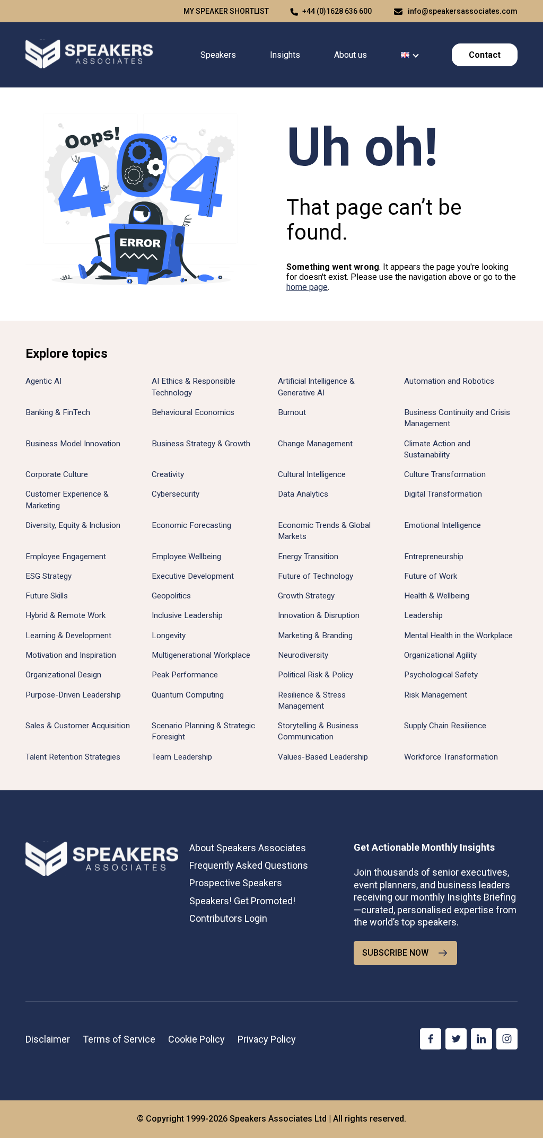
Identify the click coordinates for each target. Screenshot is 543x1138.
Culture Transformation (445, 474)
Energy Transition (308, 556)
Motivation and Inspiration (70, 655)
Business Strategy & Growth (201, 443)
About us (350, 55)
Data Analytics (303, 494)
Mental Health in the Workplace (458, 635)
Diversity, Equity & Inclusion (72, 525)
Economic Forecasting (191, 525)
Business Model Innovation (72, 443)
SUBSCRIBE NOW (395, 953)
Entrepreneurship (433, 556)
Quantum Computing (188, 695)
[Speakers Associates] (89, 54)
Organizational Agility (440, 655)
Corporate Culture (56, 474)
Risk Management (435, 695)
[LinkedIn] (481, 1038)
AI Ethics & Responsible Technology (193, 386)
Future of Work (430, 576)
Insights (285, 55)
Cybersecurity (175, 494)
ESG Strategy (48, 576)
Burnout (292, 412)
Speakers (218, 55)
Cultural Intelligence (312, 474)
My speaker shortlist (226, 11)
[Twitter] (456, 1038)
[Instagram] (507, 1038)
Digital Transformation (443, 494)
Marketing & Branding (315, 635)
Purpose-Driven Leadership (73, 695)
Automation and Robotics (449, 381)
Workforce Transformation (451, 757)
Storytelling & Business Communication (318, 731)
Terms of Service (119, 1039)
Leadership (423, 615)
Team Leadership (182, 757)
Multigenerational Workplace (201, 655)
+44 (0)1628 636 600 (337, 11)
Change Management (315, 443)
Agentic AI (43, 381)
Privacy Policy (267, 1039)
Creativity (168, 474)
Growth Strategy (306, 596)
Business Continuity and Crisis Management (457, 418)
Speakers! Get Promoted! (242, 900)
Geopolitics (171, 596)
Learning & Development (68, 635)
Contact (485, 55)
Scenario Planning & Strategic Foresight (203, 731)
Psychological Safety (441, 675)
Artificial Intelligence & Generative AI (316, 386)
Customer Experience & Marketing (67, 499)
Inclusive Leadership (187, 615)
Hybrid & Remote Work (65, 615)
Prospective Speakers (235, 882)
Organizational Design (63, 675)
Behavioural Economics (193, 412)
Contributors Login (228, 918)
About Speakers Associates (247, 847)
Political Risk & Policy (315, 675)
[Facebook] (430, 1038)
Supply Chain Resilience (445, 725)
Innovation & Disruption (319, 615)
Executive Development (193, 576)
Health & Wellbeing (436, 596)
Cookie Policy (196, 1039)
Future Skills (46, 596)
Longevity (169, 635)
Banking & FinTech (57, 412)
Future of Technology (315, 576)
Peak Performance (185, 675)
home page (307, 287)
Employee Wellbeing (186, 556)
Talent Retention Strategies (72, 757)
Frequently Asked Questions (248, 865)
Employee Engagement (65, 556)
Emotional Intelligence (442, 525)
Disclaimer (47, 1039)
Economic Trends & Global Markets (324, 531)
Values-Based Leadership (323, 757)
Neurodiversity (303, 655)
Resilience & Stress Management (312, 700)
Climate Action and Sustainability (437, 449)
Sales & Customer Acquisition (77, 725)
